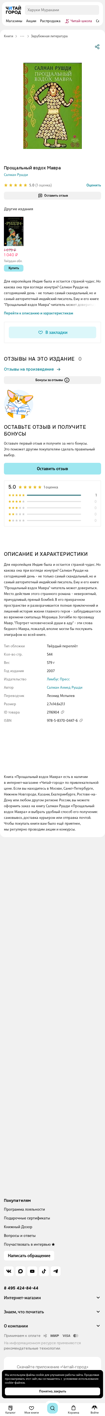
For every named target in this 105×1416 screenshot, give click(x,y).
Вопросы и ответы (20, 1235)
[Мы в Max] (20, 1271)
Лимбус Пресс (58, 679)
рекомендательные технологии (32, 1348)
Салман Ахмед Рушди (64, 687)
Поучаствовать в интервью (27, 1244)
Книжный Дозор (18, 1226)
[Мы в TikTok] (44, 1271)
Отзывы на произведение (29, 369)
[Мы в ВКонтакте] (9, 1271)
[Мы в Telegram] (56, 1271)
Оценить (93, 185)
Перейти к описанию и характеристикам (38, 313)
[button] (52, 1300)
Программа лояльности (24, 1209)
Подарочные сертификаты (27, 1218)
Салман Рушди (16, 175)
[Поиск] (52, 1408)
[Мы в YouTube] (32, 1271)
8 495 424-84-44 (21, 1288)
